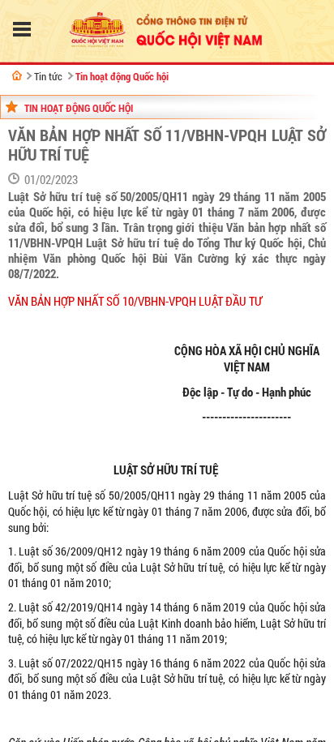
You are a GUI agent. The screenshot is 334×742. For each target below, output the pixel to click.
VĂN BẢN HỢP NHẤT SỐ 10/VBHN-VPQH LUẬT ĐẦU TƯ (135, 301)
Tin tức (48, 76)
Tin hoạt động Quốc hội (122, 76)
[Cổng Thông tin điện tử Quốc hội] (17, 75)
